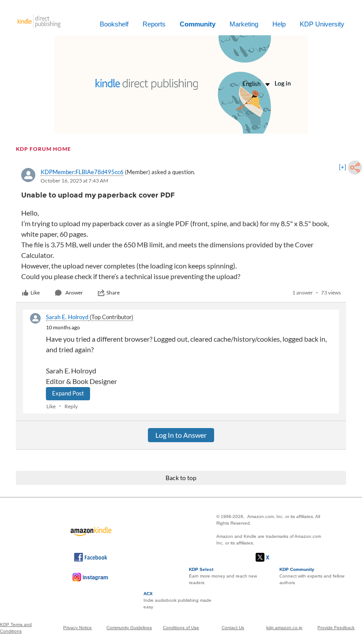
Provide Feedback (335, 627)
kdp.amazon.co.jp (284, 627)
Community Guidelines (129, 627)
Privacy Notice (77, 627)
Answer (74, 292)
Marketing (244, 24)
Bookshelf (114, 24)
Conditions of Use (181, 627)
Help (279, 24)
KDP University (322, 24)
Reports (154, 24)
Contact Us (233, 627)
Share (113, 292)
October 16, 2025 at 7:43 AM (74, 180)
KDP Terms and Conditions (16, 628)
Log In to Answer (181, 435)
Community (197, 24)
